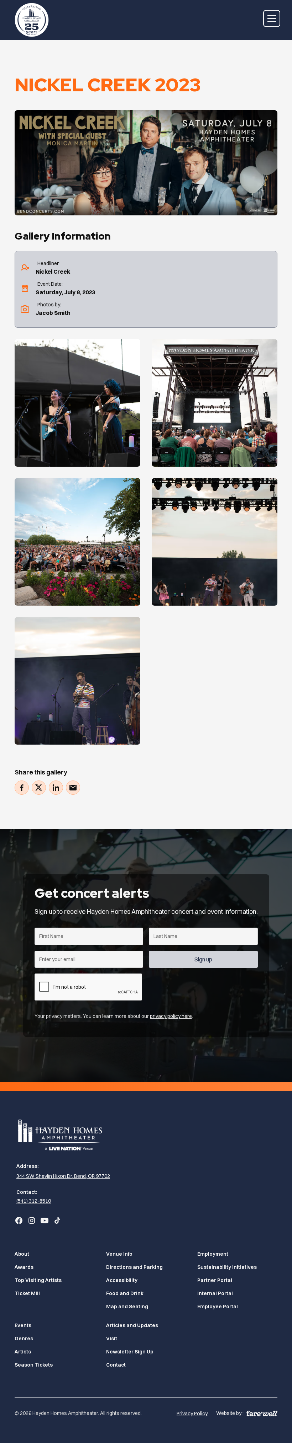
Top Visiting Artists (38, 1280)
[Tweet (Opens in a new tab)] (39, 787)
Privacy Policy (192, 1413)
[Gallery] (77, 403)
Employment (212, 1254)
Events (23, 1325)
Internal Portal (215, 1293)
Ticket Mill (27, 1293)
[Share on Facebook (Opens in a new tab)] (21, 787)
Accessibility (121, 1280)
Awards (24, 1267)
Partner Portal (214, 1280)
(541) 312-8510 (33, 1201)
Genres (24, 1338)
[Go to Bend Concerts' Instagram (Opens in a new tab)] (31, 1220)
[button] (270, 18)
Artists (23, 1351)
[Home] (32, 18)
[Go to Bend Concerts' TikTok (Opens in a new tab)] (57, 1220)
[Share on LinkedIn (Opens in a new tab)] (56, 787)
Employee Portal (217, 1306)
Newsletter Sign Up (129, 1351)
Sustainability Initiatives (227, 1267)
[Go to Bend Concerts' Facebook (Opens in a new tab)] (19, 1220)
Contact (116, 1365)
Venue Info (119, 1254)
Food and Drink (125, 1293)
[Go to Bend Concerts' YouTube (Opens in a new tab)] (44, 1220)
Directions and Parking (134, 1267)
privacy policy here (171, 1016)
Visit (111, 1338)
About (22, 1254)
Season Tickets (34, 1365)
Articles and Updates (132, 1325)
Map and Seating (127, 1306)
